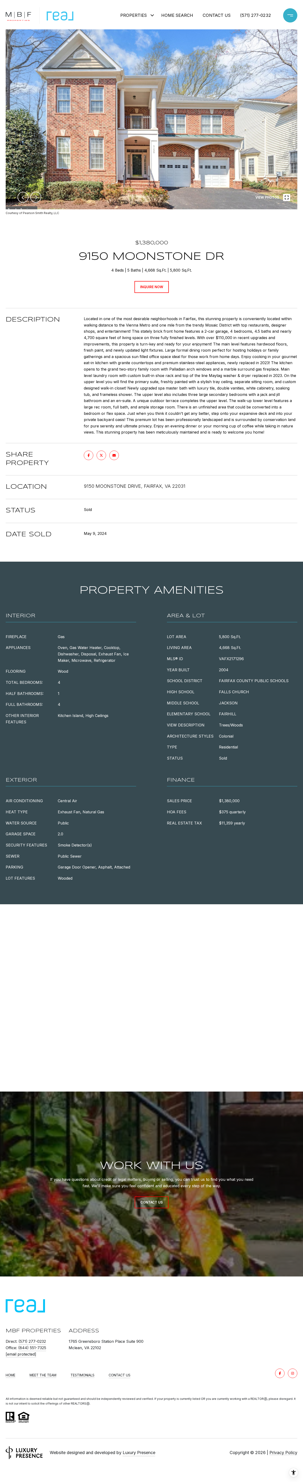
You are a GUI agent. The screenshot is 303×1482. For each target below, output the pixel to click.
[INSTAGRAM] (292, 1373)
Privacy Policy (283, 1452)
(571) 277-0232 (255, 15)
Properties (133, 15)
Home (10, 1375)
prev (23, 197)
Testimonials (82, 1375)
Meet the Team (43, 1375)
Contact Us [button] (151, 1202)
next (35, 197)
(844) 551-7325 (32, 1347)
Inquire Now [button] (151, 287)
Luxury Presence (139, 1452)
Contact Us (119, 1375)
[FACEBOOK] (280, 1373)
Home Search (177, 15)
